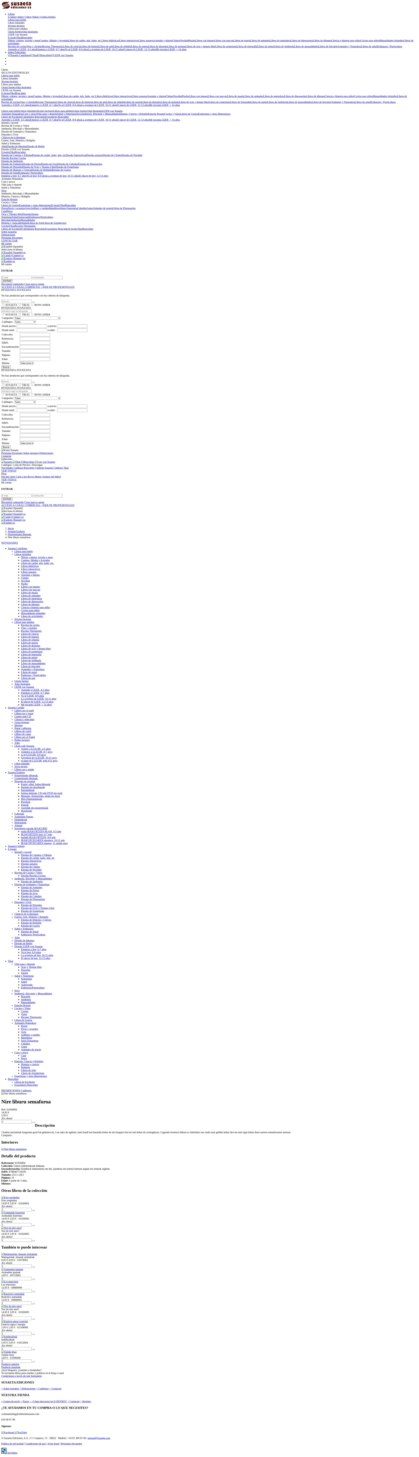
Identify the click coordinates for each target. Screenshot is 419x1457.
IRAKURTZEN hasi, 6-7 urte (36, 834)
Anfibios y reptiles (39, 208)
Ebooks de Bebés (36, 146)
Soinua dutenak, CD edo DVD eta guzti (41, 793)
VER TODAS (8, 470)
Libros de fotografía (247, 46)
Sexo (79, 114)
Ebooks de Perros (32, 164)
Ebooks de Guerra (61, 170)
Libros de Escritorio (11, 116)
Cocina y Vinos (172, 114)
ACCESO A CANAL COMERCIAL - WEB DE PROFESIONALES (37, 287)
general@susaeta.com (99, 1438)
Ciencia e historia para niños (346, 40)
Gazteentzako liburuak (26, 778)
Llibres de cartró (22, 731)
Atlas (4, 146)
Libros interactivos (128, 40)
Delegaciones (8, 234)
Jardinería (16, 220)
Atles (17, 743)
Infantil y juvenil (22, 852)
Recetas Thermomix (52, 46)
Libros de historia (90, 46)
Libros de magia (242, 40)
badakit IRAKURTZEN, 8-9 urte (38, 837)
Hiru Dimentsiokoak (31, 799)
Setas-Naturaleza (69, 208)
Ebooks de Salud (10, 172)
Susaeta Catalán (16, 707)
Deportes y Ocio (22, 902)
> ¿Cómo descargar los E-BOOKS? (48, 1401)
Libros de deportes (157, 46)
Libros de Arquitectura (54, 223)
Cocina (5, 226)
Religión (23, 223)
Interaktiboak (28, 790)
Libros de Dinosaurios (124, 208)
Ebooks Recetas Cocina (13, 158)
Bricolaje (6, 220)
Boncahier (27, 37)
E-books (12, 37)
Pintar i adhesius (22, 728)
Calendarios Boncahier (33, 116)
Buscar (6, 367)
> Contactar (55, 1388)
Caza (4, 211)
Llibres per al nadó (24, 710)
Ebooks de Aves (49, 164)
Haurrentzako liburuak (26, 775)
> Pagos (25, 1401)
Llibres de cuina (22, 734)
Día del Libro (8, 476)
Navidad (184, 40)
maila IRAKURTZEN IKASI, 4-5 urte (41, 831)
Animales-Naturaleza (12, 114)
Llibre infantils (21, 763)
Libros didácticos (110, 40)
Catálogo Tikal (61, 467)
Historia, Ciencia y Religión (133, 114)
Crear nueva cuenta (34, 284)
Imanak (25, 805)
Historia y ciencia (10, 223)
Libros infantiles (28, 111)
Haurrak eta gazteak (24, 781)
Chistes (176, 40)
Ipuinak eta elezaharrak (33, 787)
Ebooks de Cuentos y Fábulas (16, 155)
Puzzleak (25, 802)
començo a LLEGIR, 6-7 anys (36, 751)
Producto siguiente (10, 1367)
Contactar (6, 456)
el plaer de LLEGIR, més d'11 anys (39, 760)
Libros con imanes (204, 40)
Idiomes (18, 725)
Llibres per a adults (24, 769)
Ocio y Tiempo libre (11, 214)
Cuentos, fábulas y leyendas (54, 40)
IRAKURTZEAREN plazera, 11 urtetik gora (44, 843)
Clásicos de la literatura (13, 137)
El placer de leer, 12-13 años (93, 175)
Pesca (9, 211)
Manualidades (28, 220)
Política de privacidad (12, 1443)
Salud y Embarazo (23, 928)
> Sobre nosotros (10, 1388)
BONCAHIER (42, 304)
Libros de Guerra (189, 114)
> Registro (85, 1401)
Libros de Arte (35, 223)
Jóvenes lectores (16, 25)
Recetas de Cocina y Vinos (28, 872)
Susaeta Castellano (17, 548)
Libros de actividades (32, 616)
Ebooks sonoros (94, 155)
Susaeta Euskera (16, 772)
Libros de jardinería (284, 46)
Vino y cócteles (34, 46)
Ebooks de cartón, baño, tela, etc (49, 155)
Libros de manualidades (306, 46)
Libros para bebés (17, 20)
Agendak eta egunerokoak (34, 807)
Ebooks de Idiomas (17, 146)
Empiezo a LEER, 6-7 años (50, 49)
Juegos (34, 214)
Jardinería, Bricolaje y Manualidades (100, 114)
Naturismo (6, 217)
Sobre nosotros (9, 231)
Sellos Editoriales (17, 52)
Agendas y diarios (163, 40)
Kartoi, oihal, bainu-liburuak (35, 784)
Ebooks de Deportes (11, 167)
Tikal (19, 37)
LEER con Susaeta (112, 111)
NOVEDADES (9, 542)
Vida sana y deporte (47, 114)
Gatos (90, 208)
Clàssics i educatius (24, 719)
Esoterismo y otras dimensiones (214, 114)
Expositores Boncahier (57, 116)
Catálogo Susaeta (44, 467)
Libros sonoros (146, 40)
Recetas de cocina (17, 46)
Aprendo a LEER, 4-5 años (22, 49)
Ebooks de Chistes (112, 155)
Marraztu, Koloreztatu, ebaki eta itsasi (40, 796)
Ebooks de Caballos (67, 164)
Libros (11, 14)
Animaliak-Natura (23, 816)
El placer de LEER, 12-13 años (139, 49)
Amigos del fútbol (51, 476)
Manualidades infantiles (391, 40)
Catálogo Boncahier (24, 467)
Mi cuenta (6, 243)
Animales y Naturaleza (349, 46)
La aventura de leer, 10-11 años (63, 175)
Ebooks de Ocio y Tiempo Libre (39, 167)
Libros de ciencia (72, 46)
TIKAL (26, 304)
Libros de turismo (176, 46)
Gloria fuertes (15, 31)
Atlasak (18, 825)
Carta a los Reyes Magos (29, 476)
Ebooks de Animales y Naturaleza (31, 884)
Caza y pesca (30, 114)
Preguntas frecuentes (12, 237)
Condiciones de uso (35, 1443)
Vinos (12, 226)
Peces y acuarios (16, 208)
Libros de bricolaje (328, 46)
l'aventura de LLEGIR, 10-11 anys (39, 757)
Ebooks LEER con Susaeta (28, 946)
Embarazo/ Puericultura (31, 172)
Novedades (7, 467)
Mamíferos (54, 208)
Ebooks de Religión (42, 170)
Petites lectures (22, 740)
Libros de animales (260, 40)
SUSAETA (11, 304)
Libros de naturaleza (280, 40)
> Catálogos (42, 1388)
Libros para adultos (63, 111)
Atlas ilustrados (30, 31)
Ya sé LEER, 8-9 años (76, 49)
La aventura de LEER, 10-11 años (105, 49)
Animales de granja (103, 208)
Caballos (82, 208)
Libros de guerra (139, 46)
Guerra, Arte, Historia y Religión (31, 917)
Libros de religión (122, 46)
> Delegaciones (27, 1388)
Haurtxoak (26, 810)
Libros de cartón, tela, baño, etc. (84, 40)
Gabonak (19, 813)
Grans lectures (21, 722)
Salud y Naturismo (66, 114)
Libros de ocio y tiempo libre (200, 46)
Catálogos (26, 1090)
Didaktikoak (20, 819)
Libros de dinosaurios (302, 40)
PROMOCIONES (10, 1090)
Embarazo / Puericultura (389, 46)
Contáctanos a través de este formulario (21, 1376)
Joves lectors (20, 766)
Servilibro (12, 1452)
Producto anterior (10, 1364)
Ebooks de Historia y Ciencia (16, 170)
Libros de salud (369, 46)
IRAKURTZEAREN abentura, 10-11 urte (43, 840)
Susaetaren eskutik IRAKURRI (30, 828)
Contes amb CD (22, 716)
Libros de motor (265, 46)
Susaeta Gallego (16, 846)
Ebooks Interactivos (76, 155)
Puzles (192, 40)
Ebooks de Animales (12, 164)
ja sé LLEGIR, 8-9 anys (33, 754)
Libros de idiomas (322, 40)
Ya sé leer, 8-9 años (37, 175)
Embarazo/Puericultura (41, 217)
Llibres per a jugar (23, 713)
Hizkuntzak (20, 822)
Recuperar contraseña (12, 284)
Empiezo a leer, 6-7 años (14, 175)
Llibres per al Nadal (24, 737)
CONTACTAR (9, 240)
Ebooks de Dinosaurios (90, 164)
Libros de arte (106, 46)
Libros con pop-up (224, 40)
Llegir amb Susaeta (24, 746)
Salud (15, 217)
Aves (27, 208)
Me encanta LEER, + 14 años (171, 49)
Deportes (26, 214)
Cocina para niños (370, 40)
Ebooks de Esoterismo (67, 167)
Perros (4, 208)
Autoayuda (23, 217)
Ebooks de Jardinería (12, 161)
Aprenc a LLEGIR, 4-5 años (36, 748)
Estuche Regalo (156, 114)
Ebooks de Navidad (132, 155)
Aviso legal (53, 1443)
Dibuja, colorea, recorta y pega (24, 40)
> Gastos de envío (10, 1401)
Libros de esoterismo (226, 46)
